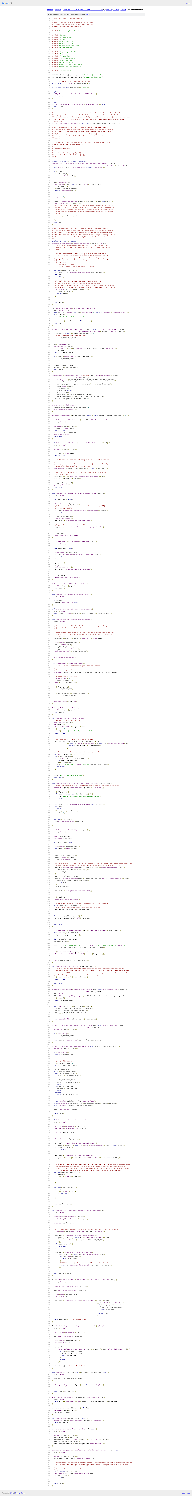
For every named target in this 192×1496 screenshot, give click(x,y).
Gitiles (12, 1493)
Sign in (188, 3)
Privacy (17, 1493)
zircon (109, 10)
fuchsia (50, 10)
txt (183, 1493)
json (188, 1493)
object (123, 10)
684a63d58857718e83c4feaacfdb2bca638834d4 (83, 10)
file (88, 15)
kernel (116, 10)
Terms (23, 1493)
